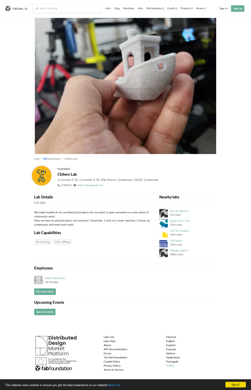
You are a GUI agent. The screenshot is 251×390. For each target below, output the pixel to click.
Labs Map (109, 341)
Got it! (236, 384)
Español (171, 345)
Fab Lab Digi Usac (179, 211)
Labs (108, 8)
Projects (185, 8)
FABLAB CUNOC (179, 250)
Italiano (170, 353)
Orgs (117, 8)
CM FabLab (176, 241)
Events (171, 8)
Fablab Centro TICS (180, 221)
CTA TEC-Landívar (179, 231)
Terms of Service (113, 369)
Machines (128, 8)
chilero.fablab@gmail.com (90, 185)
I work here (46, 291)
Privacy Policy (112, 365)
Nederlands (173, 357)
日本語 (170, 365)
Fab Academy (154, 8)
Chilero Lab (71, 158)
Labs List (109, 337)
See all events (44, 312)
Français (171, 349)
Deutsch (171, 337)
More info (114, 385)
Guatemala (53, 158)
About (107, 345)
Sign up (237, 8)
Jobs (140, 8)
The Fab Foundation (115, 357)
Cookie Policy (112, 361)
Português (172, 361)
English (170, 341)
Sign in (223, 8)
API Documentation (115, 349)
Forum (199, 8)
